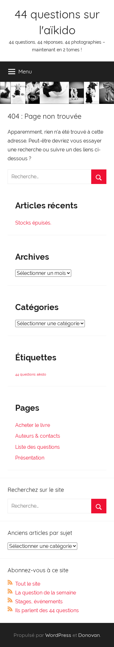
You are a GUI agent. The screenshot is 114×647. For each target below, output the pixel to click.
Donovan (89, 635)
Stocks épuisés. (33, 223)
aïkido (41, 374)
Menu (25, 71)
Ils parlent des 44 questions (47, 610)
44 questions (25, 374)
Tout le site (27, 584)
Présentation (29, 458)
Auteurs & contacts (37, 436)
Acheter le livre (32, 425)
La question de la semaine (45, 593)
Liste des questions (37, 447)
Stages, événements (39, 602)
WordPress (58, 635)
